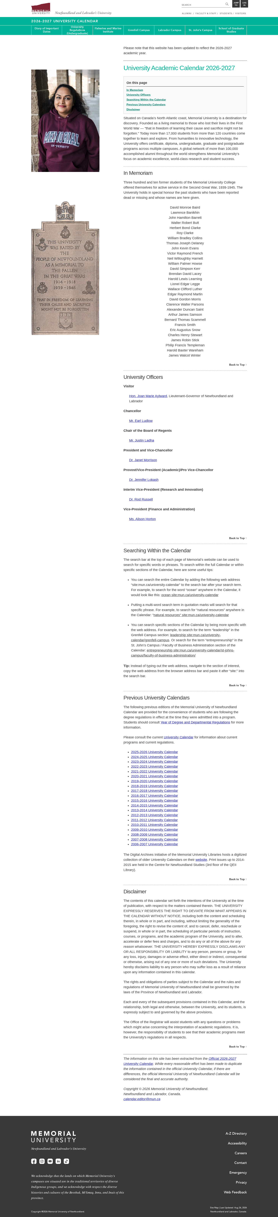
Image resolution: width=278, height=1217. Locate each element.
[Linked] (58, 1161)
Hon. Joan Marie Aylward (148, 396)
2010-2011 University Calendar (154, 825)
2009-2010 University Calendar (154, 830)
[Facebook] (33, 1161)
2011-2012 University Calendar (154, 820)
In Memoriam (135, 89)
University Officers (139, 94)
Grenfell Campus (139, 30)
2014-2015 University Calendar (154, 805)
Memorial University (71, 9)
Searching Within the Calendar (146, 99)
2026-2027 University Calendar (64, 21)
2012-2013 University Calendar (154, 815)
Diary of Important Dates (47, 30)
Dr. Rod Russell (141, 499)
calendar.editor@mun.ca (141, 1099)
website (201, 860)
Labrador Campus (169, 30)
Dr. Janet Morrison (143, 460)
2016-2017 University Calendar (154, 796)
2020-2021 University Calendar (154, 776)
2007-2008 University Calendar (154, 839)
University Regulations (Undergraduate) (77, 30)
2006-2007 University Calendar (154, 844)
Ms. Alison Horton (142, 519)
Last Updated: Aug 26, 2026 (233, 1207)
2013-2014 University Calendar (154, 810)
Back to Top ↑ (238, 364)
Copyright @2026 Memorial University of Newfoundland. (58, 1211)
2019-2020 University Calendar (154, 781)
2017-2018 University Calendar (154, 791)
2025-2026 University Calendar (154, 752)
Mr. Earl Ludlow (141, 421)
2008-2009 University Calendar (154, 834)
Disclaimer (133, 109)
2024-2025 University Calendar (154, 757)
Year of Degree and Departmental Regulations (195, 722)
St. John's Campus (200, 30)
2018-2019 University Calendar (154, 786)
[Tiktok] (66, 1161)
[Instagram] (42, 1161)
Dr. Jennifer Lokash (143, 480)
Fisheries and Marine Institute (108, 30)
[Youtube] (50, 1161)
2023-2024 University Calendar (154, 762)
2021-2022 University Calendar (154, 771)
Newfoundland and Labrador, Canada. (228, 1211)
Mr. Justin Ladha (141, 440)
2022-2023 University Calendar (154, 766)
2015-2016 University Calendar (154, 800)
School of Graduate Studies (231, 30)
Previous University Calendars (146, 104)
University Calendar (178, 737)
